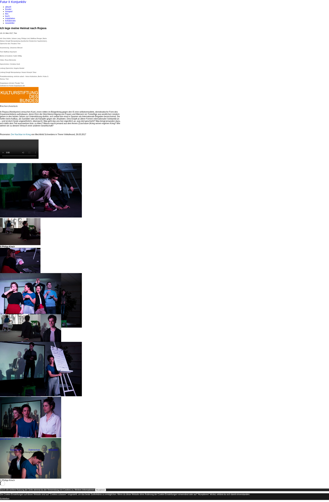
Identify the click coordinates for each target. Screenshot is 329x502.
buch (7, 16)
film (6, 14)
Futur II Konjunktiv (13, 2)
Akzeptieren (100, 490)
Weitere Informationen (85, 490)
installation (10, 18)
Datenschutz (34, 450)
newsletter (10, 23)
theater (8, 9)
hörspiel (8, 11)
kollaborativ (10, 21)
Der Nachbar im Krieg (21, 134)
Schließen (4, 499)
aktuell (8, 7)
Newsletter (53, 450)
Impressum (15, 450)
